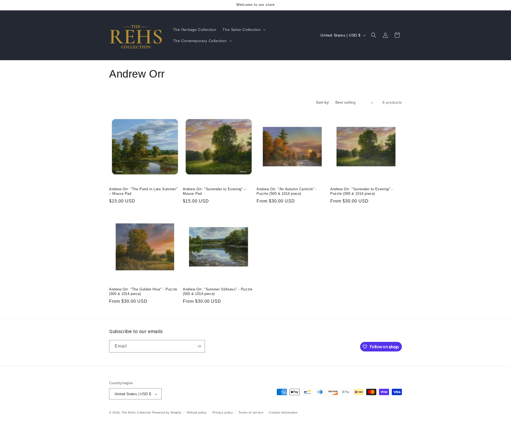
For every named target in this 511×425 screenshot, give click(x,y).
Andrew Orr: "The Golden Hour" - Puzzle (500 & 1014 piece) (143, 291)
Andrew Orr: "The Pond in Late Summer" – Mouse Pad (143, 191)
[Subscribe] (199, 346)
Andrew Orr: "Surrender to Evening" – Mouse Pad (214, 191)
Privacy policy (222, 412)
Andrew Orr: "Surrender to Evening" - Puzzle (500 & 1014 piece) (361, 191)
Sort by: (323, 102)
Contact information (283, 412)
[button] (243, 29)
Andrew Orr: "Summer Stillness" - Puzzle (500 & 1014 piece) (217, 291)
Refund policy (197, 412)
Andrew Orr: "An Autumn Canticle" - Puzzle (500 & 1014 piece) (287, 191)
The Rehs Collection (136, 412)
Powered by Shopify (167, 412)
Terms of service (250, 412)
